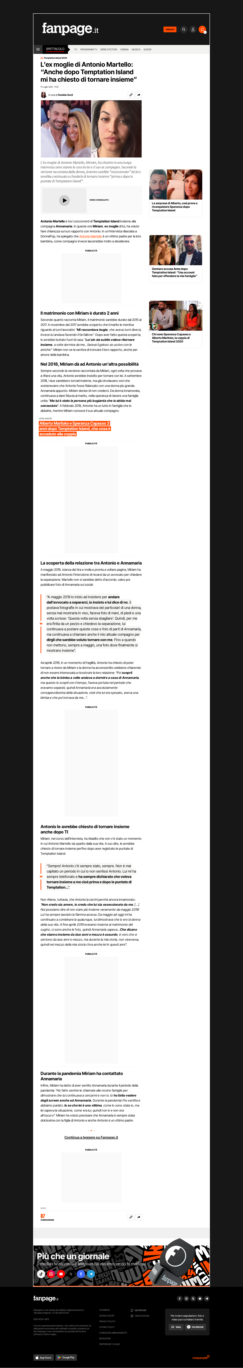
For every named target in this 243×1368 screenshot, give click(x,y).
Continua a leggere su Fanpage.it (91, 1137)
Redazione (105, 1338)
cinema (124, 49)
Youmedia (104, 1310)
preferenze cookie (109, 1344)
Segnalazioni (106, 1315)
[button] (139, 95)
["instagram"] (51, 1274)
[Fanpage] (45, 1298)
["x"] (71, 1274)
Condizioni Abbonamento (113, 1332)
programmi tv (88, 49)
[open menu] (38, 49)
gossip (148, 49)
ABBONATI (170, 29)
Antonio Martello (90, 236)
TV (75, 49)
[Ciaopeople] (201, 1358)
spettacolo (55, 49)
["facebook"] (81, 1274)
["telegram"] (91, 1274)
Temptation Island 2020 (55, 58)
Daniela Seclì (65, 94)
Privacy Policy (107, 1321)
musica (136, 49)
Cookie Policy (107, 1327)
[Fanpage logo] (66, 29)
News (43, 1208)
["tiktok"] (41, 1274)
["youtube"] (61, 1274)
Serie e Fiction (108, 49)
